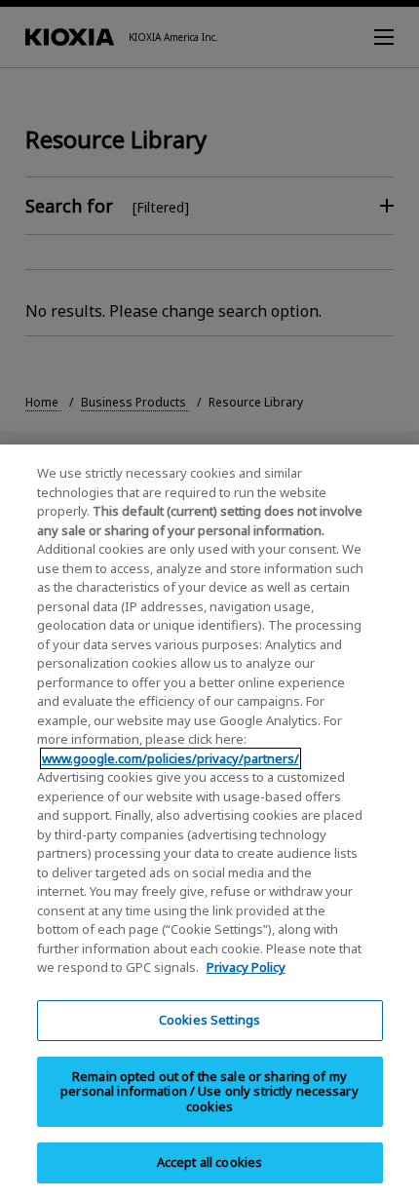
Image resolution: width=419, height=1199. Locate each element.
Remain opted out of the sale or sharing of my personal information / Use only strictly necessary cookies (209, 1091)
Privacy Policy (246, 967)
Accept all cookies (209, 1162)
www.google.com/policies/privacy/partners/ (170, 758)
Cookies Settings (209, 1019)
